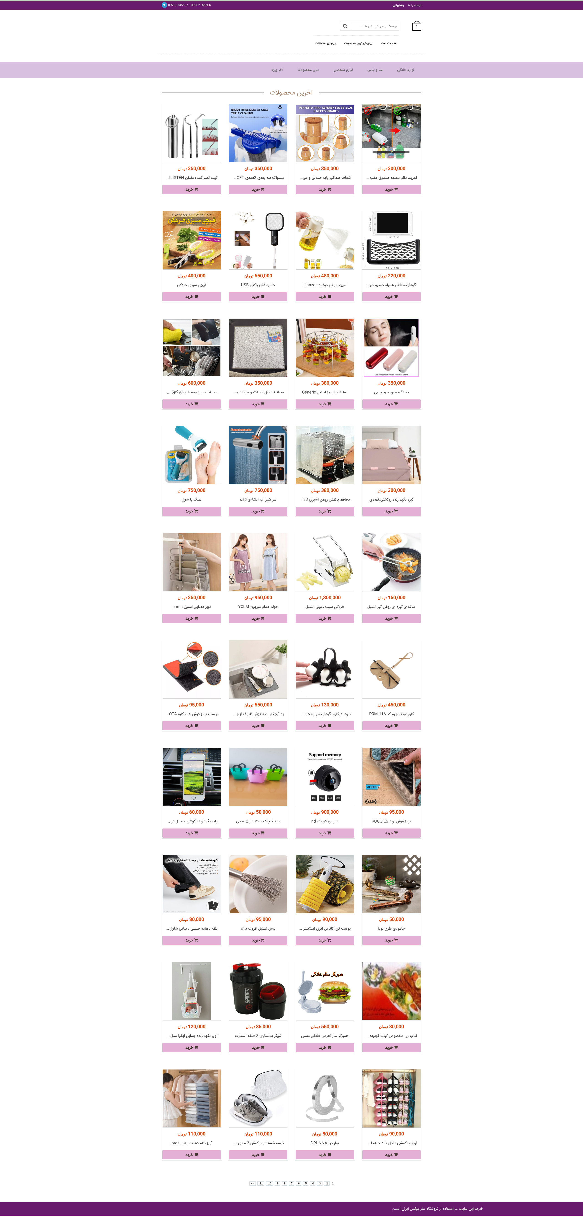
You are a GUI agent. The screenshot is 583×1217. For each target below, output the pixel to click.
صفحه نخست (389, 43)
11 (261, 1183)
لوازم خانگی (405, 70)
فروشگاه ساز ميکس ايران (420, 1209)
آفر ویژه (277, 70)
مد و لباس (375, 70)
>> (252, 1183)
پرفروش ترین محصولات (358, 43)
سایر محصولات (308, 70)
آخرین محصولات (291, 93)
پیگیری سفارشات (325, 43)
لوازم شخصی (343, 70)
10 (269, 1183)
